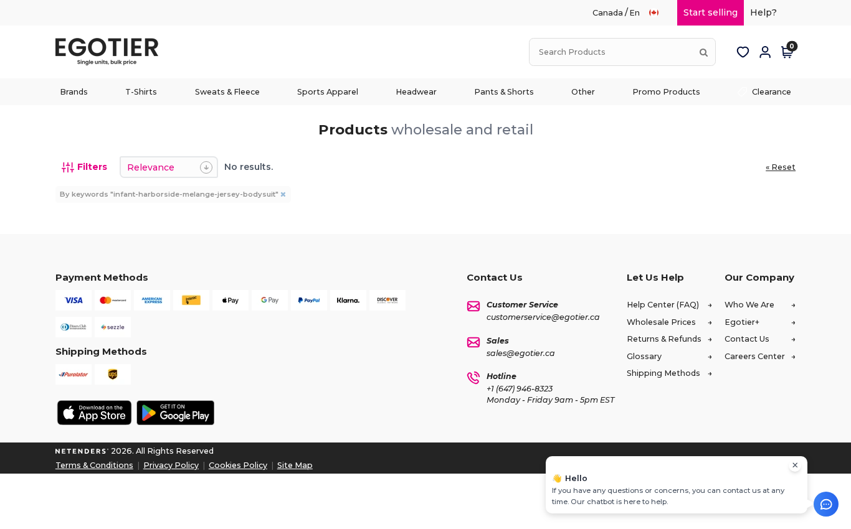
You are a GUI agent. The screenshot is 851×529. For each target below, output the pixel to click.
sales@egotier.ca (521, 353)
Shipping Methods (663, 373)
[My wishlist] (743, 52)
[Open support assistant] (826, 504)
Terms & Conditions (94, 465)
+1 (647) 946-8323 (520, 388)
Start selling (710, 12)
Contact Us (747, 339)
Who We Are (749, 304)
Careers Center (755, 356)
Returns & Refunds (664, 339)
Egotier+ (742, 322)
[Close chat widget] (795, 465)
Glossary (644, 356)
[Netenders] (82, 451)
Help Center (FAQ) (663, 304)
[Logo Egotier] (111, 52)
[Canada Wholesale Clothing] (659, 12)
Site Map (295, 465)
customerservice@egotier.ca (543, 317)
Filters (92, 166)
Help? (763, 12)
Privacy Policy (171, 465)
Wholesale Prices (661, 322)
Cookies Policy (238, 465)
